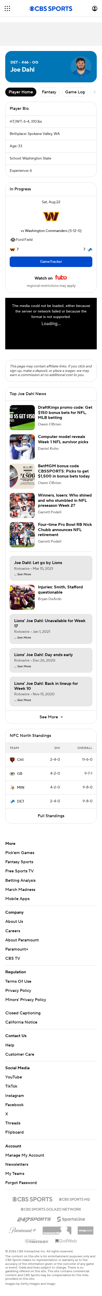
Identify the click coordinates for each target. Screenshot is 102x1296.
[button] (7, 8)
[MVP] (85, 1233)
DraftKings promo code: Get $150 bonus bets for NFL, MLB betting (65, 417)
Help (9, 1050)
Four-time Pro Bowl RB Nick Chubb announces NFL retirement (65, 534)
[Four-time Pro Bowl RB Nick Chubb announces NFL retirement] (22, 540)
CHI (20, 765)
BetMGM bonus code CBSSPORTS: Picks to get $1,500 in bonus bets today (64, 476)
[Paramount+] (22, 1234)
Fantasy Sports (19, 867)
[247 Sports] (34, 1223)
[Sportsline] (71, 1223)
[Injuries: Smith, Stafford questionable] (22, 602)
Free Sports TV (19, 876)
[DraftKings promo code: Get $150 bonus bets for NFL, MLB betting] (22, 422)
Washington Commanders (46, 231)
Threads (12, 1128)
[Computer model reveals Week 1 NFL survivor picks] (22, 452)
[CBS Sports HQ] (74, 1204)
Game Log (75, 92)
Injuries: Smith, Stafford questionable (60, 595)
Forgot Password (21, 1188)
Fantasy (49, 92)
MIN (20, 793)
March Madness (20, 894)
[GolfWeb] (66, 1246)
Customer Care (19, 1059)
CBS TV (12, 963)
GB (19, 779)
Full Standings (51, 821)
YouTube (13, 1082)
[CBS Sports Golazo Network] (51, 1214)
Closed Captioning (23, 1018)
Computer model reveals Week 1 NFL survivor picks (63, 444)
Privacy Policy (18, 995)
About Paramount (22, 945)
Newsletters (16, 1169)
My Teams (14, 1178)
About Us (14, 926)
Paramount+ (16, 954)
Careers (12, 936)
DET (20, 806)
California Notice (21, 1027)
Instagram (14, 1101)
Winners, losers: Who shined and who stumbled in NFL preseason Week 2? (65, 505)
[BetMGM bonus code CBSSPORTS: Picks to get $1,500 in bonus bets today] (22, 481)
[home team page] (51, 216)
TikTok (11, 1091)
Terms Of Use (18, 986)
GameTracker (51, 261)
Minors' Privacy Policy (25, 1005)
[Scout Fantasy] (37, 1246)
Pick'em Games (19, 858)
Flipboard (14, 1137)
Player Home (21, 92)
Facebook (14, 1110)
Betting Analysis (20, 885)
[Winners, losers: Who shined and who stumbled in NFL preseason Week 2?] (22, 510)
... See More (22, 579)
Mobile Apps (17, 904)
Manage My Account (24, 1160)
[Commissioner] (57, 1233)
